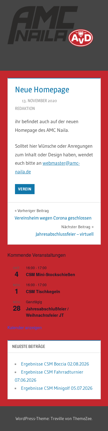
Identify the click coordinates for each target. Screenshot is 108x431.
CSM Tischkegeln (43, 291)
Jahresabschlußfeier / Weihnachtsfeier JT (47, 312)
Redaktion (25, 108)
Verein (24, 189)
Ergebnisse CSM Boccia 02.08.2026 (55, 364)
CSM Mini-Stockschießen (50, 274)
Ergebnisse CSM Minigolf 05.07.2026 (56, 388)
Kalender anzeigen (24, 327)
